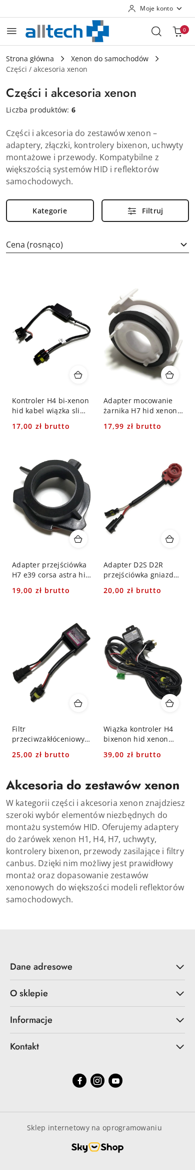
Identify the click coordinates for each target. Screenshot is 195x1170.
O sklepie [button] (29, 993)
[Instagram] (97, 1081)
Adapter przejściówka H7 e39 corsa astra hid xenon (51, 570)
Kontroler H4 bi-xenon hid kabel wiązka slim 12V (50, 406)
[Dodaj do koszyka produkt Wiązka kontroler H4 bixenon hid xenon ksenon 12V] (170, 703)
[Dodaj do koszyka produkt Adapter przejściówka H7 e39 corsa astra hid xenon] (79, 539)
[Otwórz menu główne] (12, 31)
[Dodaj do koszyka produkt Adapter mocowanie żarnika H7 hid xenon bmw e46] (170, 375)
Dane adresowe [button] (41, 966)
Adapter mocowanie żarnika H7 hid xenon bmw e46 (141, 406)
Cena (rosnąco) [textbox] (34, 244)
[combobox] (97, 244)
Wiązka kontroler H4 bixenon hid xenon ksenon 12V (138, 734)
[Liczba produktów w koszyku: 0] (177, 31)
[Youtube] (115, 1081)
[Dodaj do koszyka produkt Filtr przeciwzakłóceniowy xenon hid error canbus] (79, 703)
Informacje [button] (31, 1019)
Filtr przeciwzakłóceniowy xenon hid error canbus (48, 734)
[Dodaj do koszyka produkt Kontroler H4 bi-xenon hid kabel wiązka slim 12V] (79, 375)
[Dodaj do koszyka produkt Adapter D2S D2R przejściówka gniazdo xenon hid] (170, 539)
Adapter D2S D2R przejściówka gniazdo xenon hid (141, 570)
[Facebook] (79, 1081)
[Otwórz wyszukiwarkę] (156, 31)
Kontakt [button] (24, 1046)
